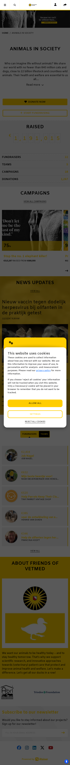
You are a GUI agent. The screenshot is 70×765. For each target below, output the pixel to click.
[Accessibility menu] (66, 761)
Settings (35, 414)
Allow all (35, 403)
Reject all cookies (35, 421)
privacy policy (43, 370)
